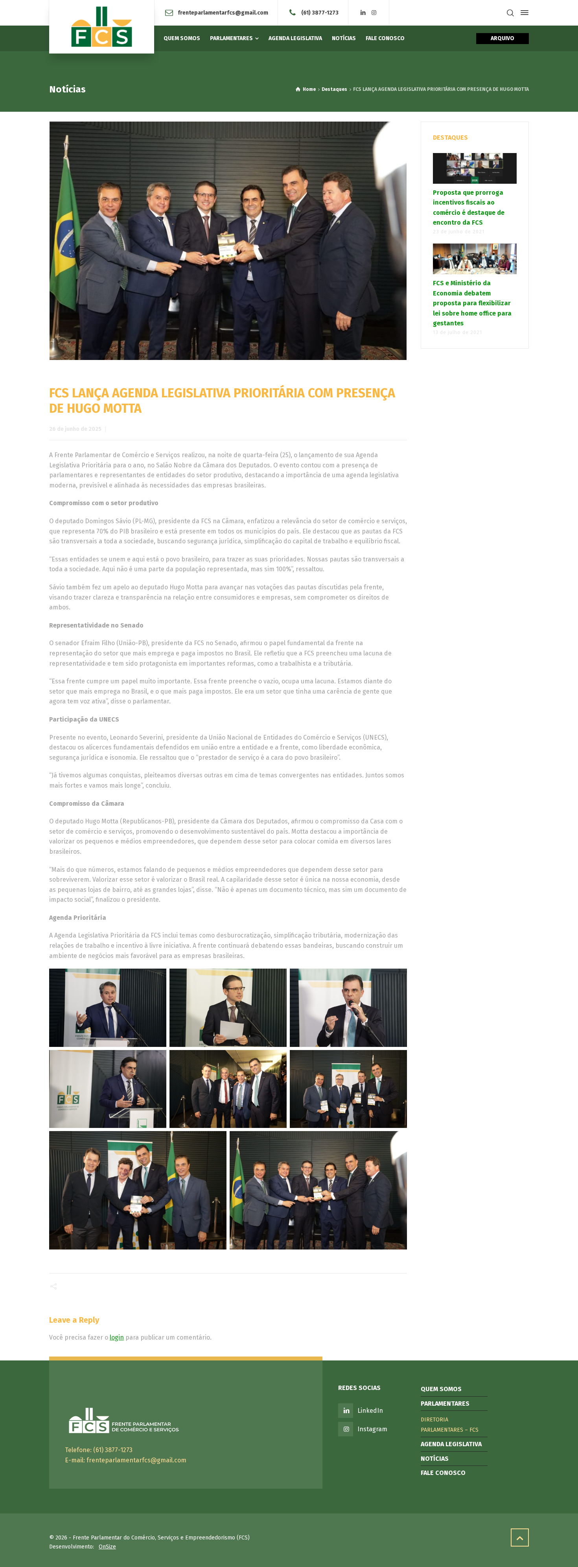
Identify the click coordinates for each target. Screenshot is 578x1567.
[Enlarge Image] (228, 241)
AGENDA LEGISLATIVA (451, 1444)
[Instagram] (374, 12)
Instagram (372, 1429)
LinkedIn (370, 1410)
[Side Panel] (523, 12)
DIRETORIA (434, 1419)
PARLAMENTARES (445, 1403)
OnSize (107, 1546)
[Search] (510, 13)
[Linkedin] (363, 12)
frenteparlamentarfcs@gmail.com (223, 12)
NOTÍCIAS (435, 1458)
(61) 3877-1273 (320, 12)
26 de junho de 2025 (75, 429)
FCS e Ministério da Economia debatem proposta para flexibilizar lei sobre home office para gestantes (472, 303)
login (117, 1337)
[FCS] (101, 27)
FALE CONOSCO (443, 1473)
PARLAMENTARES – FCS (450, 1430)
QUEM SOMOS (441, 1389)
